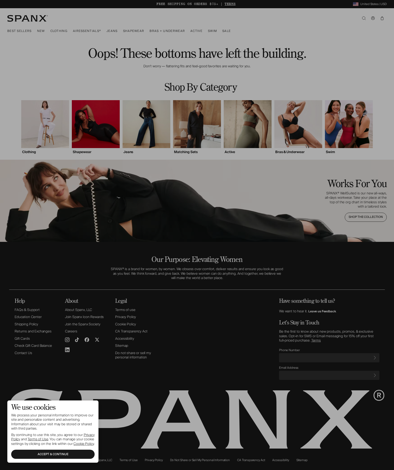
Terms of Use (38, 439)
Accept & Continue (53, 454)
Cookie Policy (83, 444)
